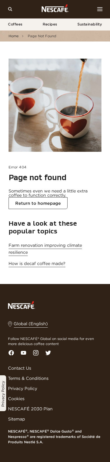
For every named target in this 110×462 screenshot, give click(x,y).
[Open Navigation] (100, 9)
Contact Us (19, 368)
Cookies (16, 398)
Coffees (15, 24)
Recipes (50, 24)
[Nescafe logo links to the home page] (21, 304)
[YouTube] (23, 353)
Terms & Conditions (28, 378)
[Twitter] (48, 353)
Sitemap (16, 419)
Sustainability (89, 24)
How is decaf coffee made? (37, 263)
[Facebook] (11, 353)
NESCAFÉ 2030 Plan (30, 408)
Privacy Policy (22, 388)
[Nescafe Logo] (55, 9)
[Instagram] (36, 353)
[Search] (10, 9)
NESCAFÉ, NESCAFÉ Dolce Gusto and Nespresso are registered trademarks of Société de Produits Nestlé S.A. (54, 436)
